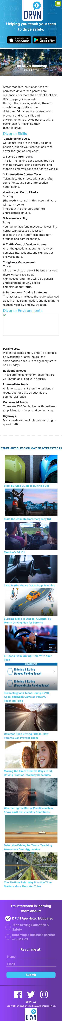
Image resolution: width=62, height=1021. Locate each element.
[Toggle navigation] (58, 4)
